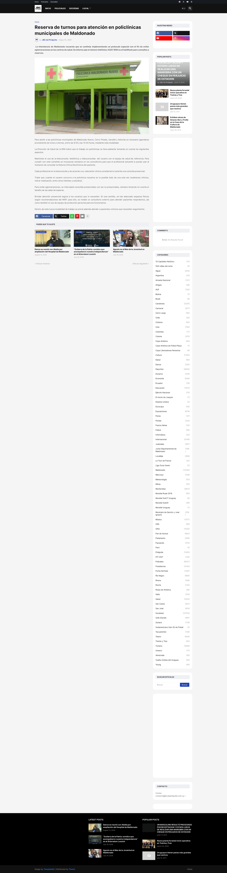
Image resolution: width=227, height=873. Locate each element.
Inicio (37, 2)
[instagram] (181, 38)
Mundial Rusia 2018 (173, 493)
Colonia (173, 336)
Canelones (173, 303)
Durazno (173, 374)
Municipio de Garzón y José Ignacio (172, 513)
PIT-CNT (173, 557)
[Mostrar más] (87, 216)
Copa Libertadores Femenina (173, 350)
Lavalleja (173, 456)
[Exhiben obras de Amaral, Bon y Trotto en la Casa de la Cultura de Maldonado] (162, 120)
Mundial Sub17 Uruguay (173, 498)
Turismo (173, 646)
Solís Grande (173, 618)
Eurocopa (173, 406)
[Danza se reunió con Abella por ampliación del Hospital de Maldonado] (95, 828)
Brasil (173, 299)
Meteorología (173, 479)
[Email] (82, 216)
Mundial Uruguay (173, 507)
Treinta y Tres (173, 641)
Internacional (173, 439)
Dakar (173, 360)
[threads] (191, 2)
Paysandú (173, 543)
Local (85, 8)
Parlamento (173, 538)
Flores (173, 416)
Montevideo (173, 489)
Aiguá (173, 271)
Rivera (173, 580)
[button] (183, 8)
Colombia (173, 332)
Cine (173, 327)
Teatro (173, 636)
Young (173, 664)
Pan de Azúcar (173, 533)
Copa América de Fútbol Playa (173, 346)
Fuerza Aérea (173, 425)
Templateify (49, 869)
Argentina (173, 275)
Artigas (173, 285)
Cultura (173, 355)
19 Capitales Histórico (173, 261)
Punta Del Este (173, 571)
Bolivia (173, 294)
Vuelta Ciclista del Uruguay (173, 660)
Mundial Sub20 (173, 503)
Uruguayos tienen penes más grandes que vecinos (179, 106)
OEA (173, 524)
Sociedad (53, 2)
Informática (173, 435)
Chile (173, 318)
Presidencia (173, 566)
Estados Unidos (173, 402)
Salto (173, 594)
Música (173, 519)
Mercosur (173, 475)
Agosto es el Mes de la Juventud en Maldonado (129, 250)
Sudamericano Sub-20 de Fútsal (173, 627)
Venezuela (173, 655)
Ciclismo (173, 322)
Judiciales (173, 444)
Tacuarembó (173, 632)
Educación (173, 388)
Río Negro (173, 576)
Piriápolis (173, 552)
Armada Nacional (173, 280)
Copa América (173, 341)
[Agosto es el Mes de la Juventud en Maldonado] (95, 853)
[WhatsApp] (72, 216)
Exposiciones (173, 411)
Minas (173, 484)
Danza (173, 364)
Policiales (44, 2)
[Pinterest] (77, 216)
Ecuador (173, 383)
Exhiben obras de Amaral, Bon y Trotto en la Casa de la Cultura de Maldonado (179, 122)
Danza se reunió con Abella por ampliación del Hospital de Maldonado (52, 250)
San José (173, 608)
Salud (173, 599)
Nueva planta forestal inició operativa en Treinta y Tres (179, 92)
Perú (173, 547)
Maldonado (173, 470)
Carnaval (173, 308)
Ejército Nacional (173, 392)
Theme (72, 869)
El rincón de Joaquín (173, 397)
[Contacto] (181, 43)
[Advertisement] (173, 180)
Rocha (173, 585)
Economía (173, 378)
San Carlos (173, 604)
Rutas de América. (173, 590)
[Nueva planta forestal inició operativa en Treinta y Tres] (162, 93)
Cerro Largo (173, 313)
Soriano (173, 622)
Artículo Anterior (43, 263)
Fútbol (173, 430)
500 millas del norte (173, 266)
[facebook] (179, 2)
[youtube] (188, 2)
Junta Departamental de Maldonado (172, 450)
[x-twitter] (183, 2)
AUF (173, 289)
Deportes (173, 369)
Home (189, 869)
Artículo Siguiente (140, 263)
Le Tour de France (173, 461)
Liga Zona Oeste (173, 465)
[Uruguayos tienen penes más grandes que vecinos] (162, 107)
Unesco (173, 650)
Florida (173, 421)
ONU (173, 529)
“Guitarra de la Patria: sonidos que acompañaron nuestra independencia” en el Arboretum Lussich (91, 251)
